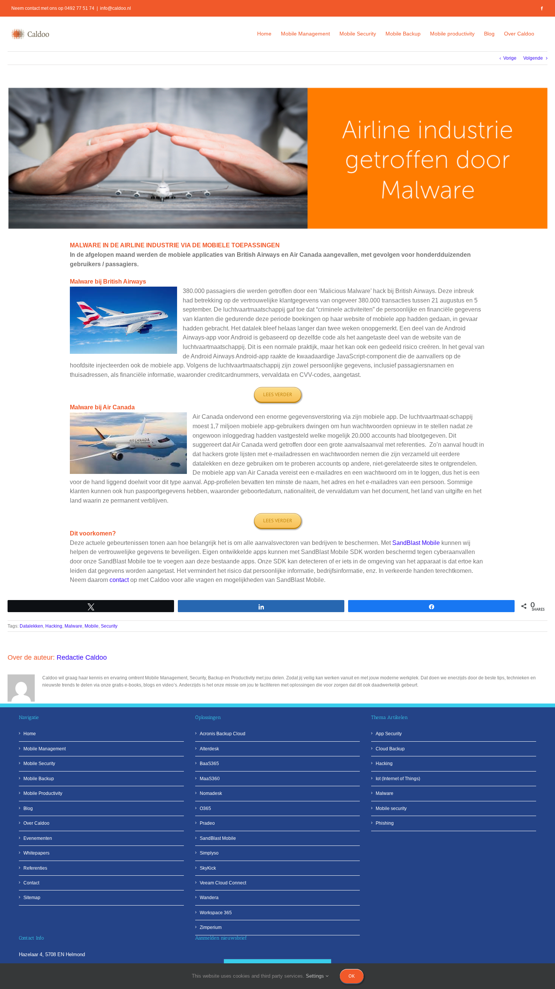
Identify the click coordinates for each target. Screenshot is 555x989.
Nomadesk (211, 793)
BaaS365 (209, 763)
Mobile (92, 626)
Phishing (385, 823)
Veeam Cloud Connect (223, 883)
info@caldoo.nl (115, 8)
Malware (73, 626)
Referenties (35, 868)
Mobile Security (39, 763)
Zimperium (211, 927)
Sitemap (31, 897)
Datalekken (31, 626)
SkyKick (208, 868)
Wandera (209, 897)
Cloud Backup (390, 748)
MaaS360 (210, 778)
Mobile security (391, 808)
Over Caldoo (36, 823)
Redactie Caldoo (82, 657)
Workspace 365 (216, 912)
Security (109, 626)
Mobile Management (44, 748)
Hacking (53, 626)
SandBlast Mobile (416, 543)
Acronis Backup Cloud (222, 733)
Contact (31, 883)
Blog (28, 808)
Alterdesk (209, 748)
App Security (389, 733)
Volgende (533, 58)
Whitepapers (36, 853)
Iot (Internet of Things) (398, 778)
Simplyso (209, 853)
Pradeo (207, 823)
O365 (205, 808)
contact (119, 580)
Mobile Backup (38, 778)
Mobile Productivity (42, 793)
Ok (351, 976)
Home (29, 733)
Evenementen (37, 838)
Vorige (509, 58)
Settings (315, 976)
